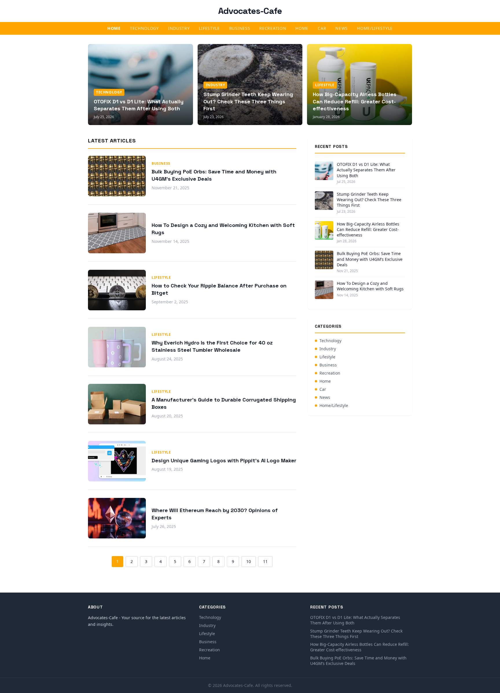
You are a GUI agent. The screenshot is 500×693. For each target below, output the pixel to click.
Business (239, 28)
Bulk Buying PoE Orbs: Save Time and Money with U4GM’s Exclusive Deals (369, 259)
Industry (179, 28)
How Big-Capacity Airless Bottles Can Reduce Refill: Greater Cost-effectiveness (354, 101)
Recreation (272, 28)
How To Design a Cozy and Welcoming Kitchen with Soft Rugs (370, 286)
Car (322, 28)
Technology (144, 28)
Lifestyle (209, 28)
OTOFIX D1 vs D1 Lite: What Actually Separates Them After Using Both (138, 105)
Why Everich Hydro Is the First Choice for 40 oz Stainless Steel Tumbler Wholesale (212, 346)
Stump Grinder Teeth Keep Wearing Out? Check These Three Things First (248, 101)
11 (265, 561)
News (341, 28)
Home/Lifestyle (375, 28)
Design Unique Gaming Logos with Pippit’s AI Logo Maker (224, 460)
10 (248, 561)
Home (114, 28)
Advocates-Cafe (250, 10)
